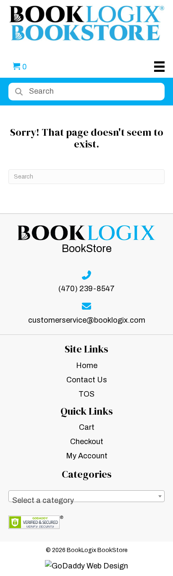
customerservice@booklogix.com (86, 320)
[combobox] (86, 496)
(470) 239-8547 (86, 288)
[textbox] (86, 500)
